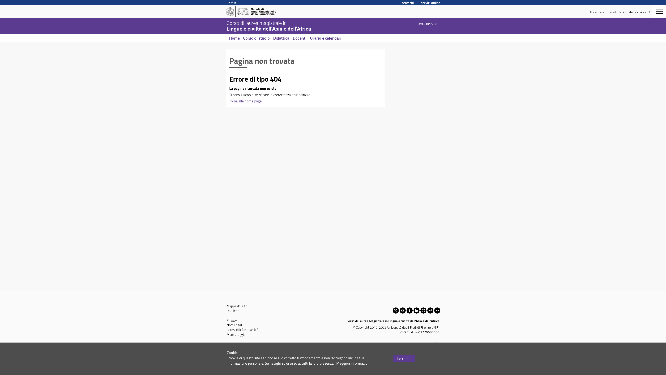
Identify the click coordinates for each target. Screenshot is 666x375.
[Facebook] (410, 310)
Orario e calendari (325, 38)
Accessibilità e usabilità (243, 329)
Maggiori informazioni (353, 363)
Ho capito (404, 358)
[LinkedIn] (416, 310)
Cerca (427, 23)
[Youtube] (403, 310)
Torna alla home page (245, 100)
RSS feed (233, 310)
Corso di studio (256, 38)
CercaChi (408, 2)
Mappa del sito (237, 306)
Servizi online (430, 2)
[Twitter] (396, 310)
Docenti (299, 38)
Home (234, 38)
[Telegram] (430, 310)
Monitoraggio (236, 334)
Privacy (232, 320)
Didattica (281, 38)
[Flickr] (437, 310)
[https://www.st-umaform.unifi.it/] (252, 11)
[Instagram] (423, 310)
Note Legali (234, 325)
